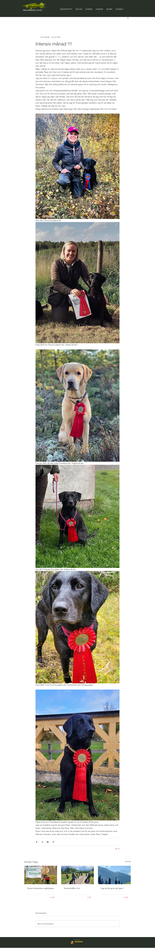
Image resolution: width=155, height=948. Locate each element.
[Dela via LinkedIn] (48, 842)
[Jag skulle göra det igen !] (114, 875)
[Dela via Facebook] (37, 842)
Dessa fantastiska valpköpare (40, 888)
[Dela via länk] (53, 842)
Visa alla (128, 861)
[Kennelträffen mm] (77, 875)
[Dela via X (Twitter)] (42, 842)
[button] (128, 18)
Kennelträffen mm (72, 888)
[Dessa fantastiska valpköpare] (40, 875)
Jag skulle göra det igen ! (112, 888)
